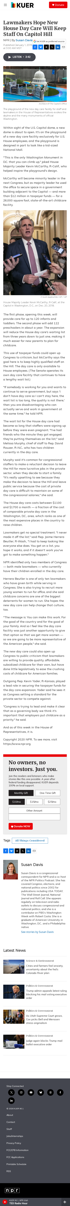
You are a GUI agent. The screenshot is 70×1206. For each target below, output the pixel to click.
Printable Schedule (16, 1164)
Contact (11, 1122)
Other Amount (34, 810)
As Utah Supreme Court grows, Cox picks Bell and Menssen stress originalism (44, 1019)
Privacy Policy (14, 1143)
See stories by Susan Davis (37, 932)
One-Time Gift (48, 793)
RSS (9, 1171)
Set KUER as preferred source (50, 41)
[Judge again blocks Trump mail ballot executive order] (13, 1042)
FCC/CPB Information (17, 1150)
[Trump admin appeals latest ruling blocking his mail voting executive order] (13, 992)
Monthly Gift (21, 793)
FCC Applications (15, 1157)
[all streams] (65, 1202)
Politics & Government (39, 985)
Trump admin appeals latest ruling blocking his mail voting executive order (46, 994)
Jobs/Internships (15, 1136)
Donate (59, 4)
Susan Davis (24, 40)
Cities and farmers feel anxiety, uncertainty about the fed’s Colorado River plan (44, 969)
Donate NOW (21, 826)
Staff (9, 1129)
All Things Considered (30, 840)
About (10, 1115)
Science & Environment (40, 960)
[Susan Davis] (10, 869)
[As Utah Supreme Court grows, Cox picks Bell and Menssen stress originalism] (13, 1017)
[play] (5, 1202)
